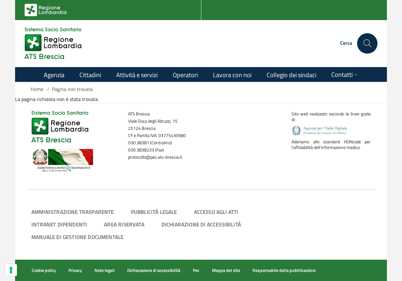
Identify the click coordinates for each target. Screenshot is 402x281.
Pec (196, 270)
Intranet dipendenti (59, 224)
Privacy (75, 270)
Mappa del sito (226, 270)
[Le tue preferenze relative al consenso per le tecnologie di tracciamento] (11, 270)
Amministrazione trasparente (72, 212)
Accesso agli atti (216, 212)
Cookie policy (44, 270)
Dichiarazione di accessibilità (201, 224)
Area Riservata (124, 224)
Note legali (105, 270)
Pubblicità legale (154, 212)
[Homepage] (52, 43)
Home (37, 89)
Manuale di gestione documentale (77, 237)
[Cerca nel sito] (367, 43)
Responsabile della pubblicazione (284, 270)
